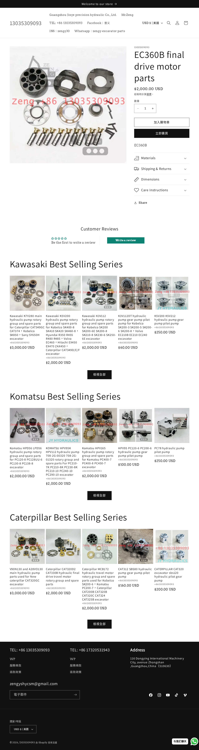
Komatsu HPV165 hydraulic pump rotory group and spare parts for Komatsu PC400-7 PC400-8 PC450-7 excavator (98, 457)
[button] (168, 23)
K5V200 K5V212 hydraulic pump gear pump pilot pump (169, 319)
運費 (149, 94)
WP (12, 659)
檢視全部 (99, 374)
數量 (136, 101)
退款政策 (15, 672)
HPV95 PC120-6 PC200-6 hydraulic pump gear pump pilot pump (135, 452)
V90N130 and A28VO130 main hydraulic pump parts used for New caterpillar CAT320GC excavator (26, 576)
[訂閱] (75, 694)
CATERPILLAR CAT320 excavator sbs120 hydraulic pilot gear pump (169, 574)
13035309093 (27, 742)
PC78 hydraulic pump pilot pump (169, 450)
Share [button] (143, 202)
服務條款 (15, 665)
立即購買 (161, 133)
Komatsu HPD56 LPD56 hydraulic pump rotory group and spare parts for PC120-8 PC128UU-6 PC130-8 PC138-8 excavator (26, 457)
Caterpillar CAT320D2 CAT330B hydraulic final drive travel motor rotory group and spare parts (62, 576)
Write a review (126, 240)
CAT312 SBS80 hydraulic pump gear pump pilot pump (135, 573)
